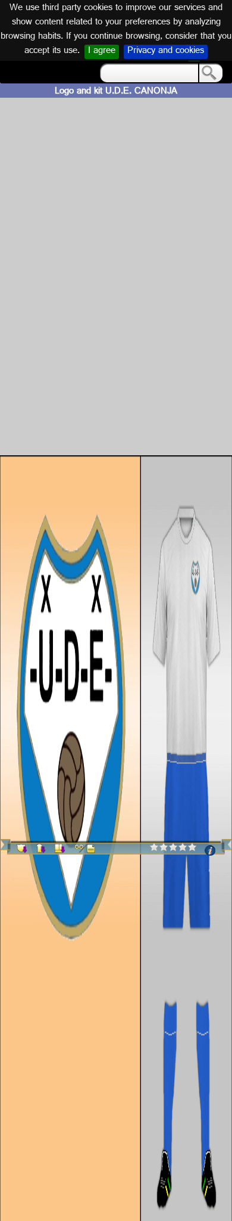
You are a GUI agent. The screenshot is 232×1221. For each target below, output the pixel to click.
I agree (101, 52)
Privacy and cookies (165, 52)
